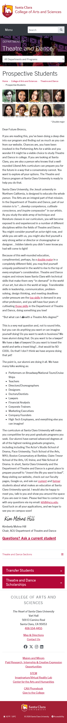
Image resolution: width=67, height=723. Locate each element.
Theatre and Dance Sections (17, 554)
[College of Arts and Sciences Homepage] (32, 15)
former (56, 481)
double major (45, 259)
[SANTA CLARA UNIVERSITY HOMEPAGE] (34, 708)
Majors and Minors (33, 658)
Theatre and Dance (49, 81)
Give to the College (33, 692)
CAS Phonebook (33, 688)
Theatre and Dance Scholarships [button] (21, 582)
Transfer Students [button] (20, 570)
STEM (33, 673)
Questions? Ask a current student (29, 538)
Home (5, 81)
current (42, 481)
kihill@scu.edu (49, 502)
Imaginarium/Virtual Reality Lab (33, 677)
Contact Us (33, 639)
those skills (21, 306)
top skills (35, 297)
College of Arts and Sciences (24, 81)
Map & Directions (33, 635)
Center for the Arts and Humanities (33, 681)
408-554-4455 (33, 628)
